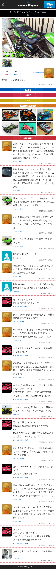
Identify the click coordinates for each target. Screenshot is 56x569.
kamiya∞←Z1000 (19, 415)
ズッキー (16, 559)
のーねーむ (17, 258)
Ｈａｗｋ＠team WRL (21, 307)
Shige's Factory (38, 72)
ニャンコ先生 (18, 209)
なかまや (16, 191)
